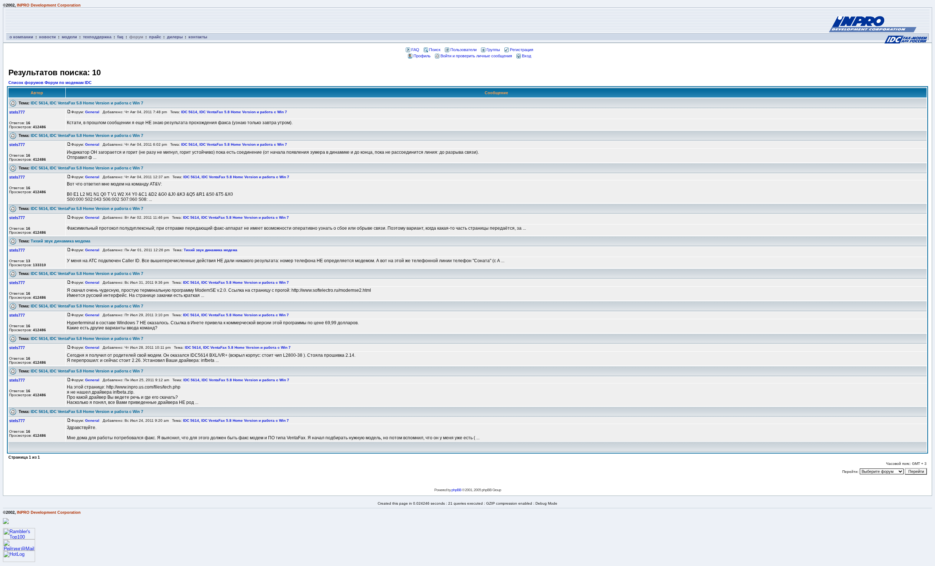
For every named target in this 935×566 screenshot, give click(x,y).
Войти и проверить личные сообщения (476, 56)
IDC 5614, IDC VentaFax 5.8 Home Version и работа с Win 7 (87, 103)
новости (47, 37)
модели (69, 37)
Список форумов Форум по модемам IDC (50, 82)
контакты (197, 37)
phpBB (456, 490)
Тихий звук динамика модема (60, 241)
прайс (155, 37)
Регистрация (521, 49)
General (92, 112)
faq (120, 37)
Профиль (422, 56)
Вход (526, 56)
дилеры (175, 37)
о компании (21, 37)
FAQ (415, 49)
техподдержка (97, 37)
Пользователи (463, 49)
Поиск (434, 49)
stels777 (17, 112)
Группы (493, 49)
